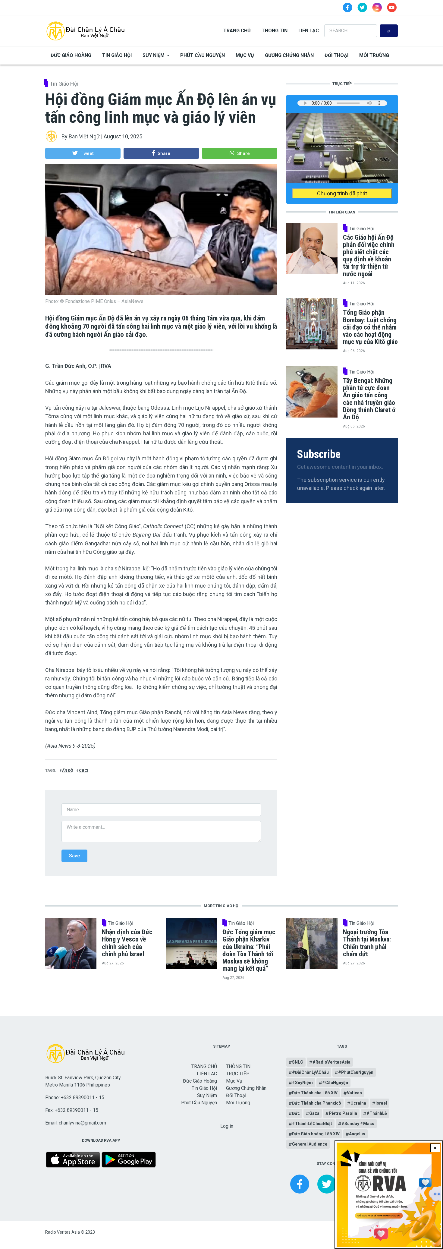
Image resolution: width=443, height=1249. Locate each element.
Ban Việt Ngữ (84, 136)
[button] (83, 153)
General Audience (309, 1144)
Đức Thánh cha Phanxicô (316, 1103)
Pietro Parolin (343, 1113)
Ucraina (358, 1103)
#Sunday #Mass (357, 1123)
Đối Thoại (336, 55)
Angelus (357, 1133)
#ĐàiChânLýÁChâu (310, 1072)
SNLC (297, 1062)
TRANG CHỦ (237, 30)
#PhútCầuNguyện (355, 1072)
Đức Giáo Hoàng (71, 55)
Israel (381, 1103)
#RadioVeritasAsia (331, 1062)
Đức (296, 1113)
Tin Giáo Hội (117, 55)
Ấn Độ (67, 770)
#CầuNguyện (335, 1082)
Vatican (354, 1092)
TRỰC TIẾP (238, 1074)
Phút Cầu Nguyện (202, 55)
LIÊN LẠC (308, 30)
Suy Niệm (154, 55)
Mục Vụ (245, 55)
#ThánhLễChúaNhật (312, 1123)
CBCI (83, 770)
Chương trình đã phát (342, 193)
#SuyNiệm (302, 1082)
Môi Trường (374, 55)
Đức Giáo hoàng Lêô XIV (316, 1133)
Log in (226, 1126)
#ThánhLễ (376, 1113)
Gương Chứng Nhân (289, 55)
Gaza (314, 1113)
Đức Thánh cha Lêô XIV (315, 1092)
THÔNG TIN (274, 30)
